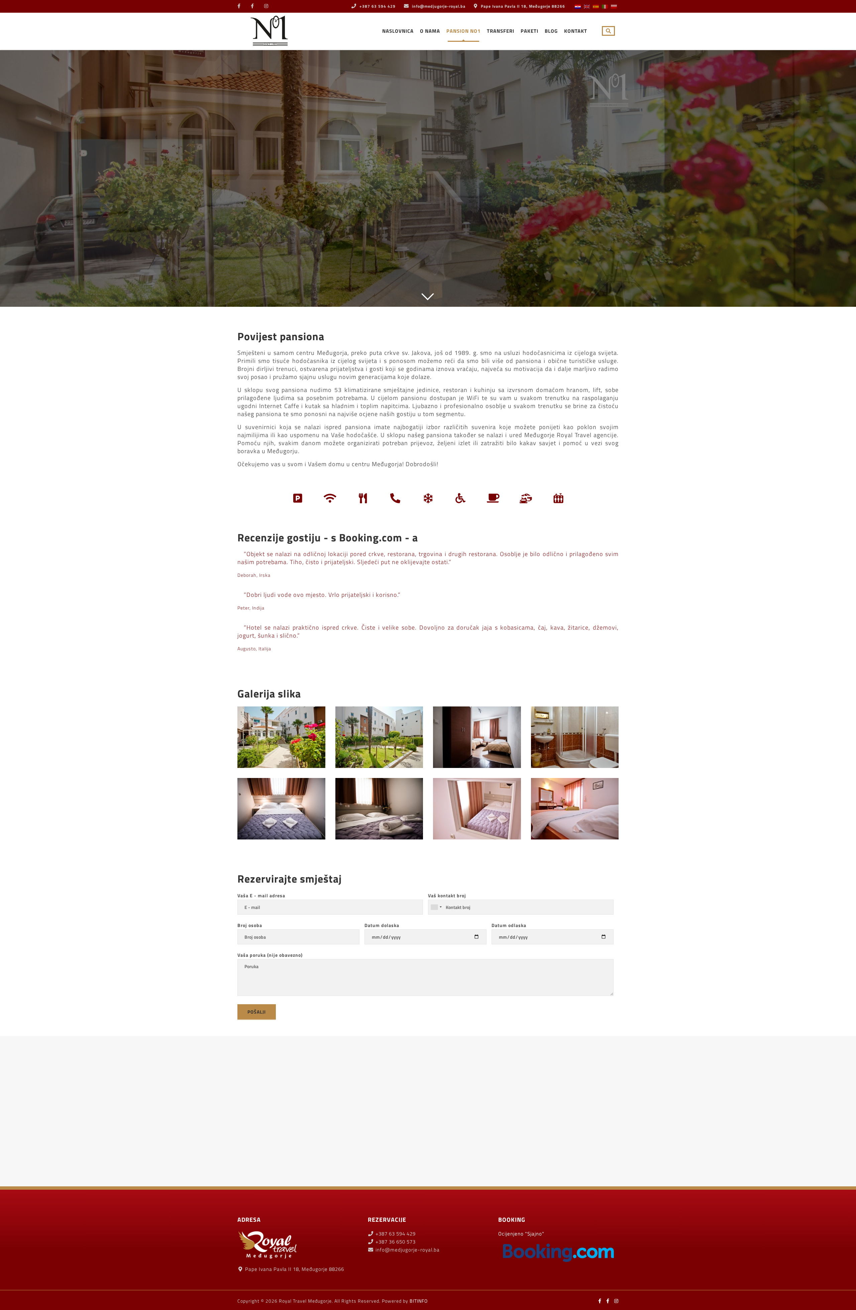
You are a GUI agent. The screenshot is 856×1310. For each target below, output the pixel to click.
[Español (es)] (596, 6)
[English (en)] (587, 6)
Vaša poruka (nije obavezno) (270, 954)
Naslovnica (398, 31)
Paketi (529, 31)
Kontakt (575, 31)
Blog (551, 31)
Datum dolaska (381, 925)
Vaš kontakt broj (447, 895)
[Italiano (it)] (605, 6)
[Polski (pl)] (614, 6)
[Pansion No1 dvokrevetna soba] (477, 737)
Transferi (500, 31)
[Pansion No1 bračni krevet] (281, 808)
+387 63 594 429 (377, 6)
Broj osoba (249, 925)
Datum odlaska (509, 925)
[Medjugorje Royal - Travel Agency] (269, 29)
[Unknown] (436, 907)
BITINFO (419, 1300)
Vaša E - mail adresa (261, 895)
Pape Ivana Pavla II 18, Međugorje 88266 (522, 6)
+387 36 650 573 (395, 1242)
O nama (430, 31)
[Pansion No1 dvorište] (281, 737)
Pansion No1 (463, 31)
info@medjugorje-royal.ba (438, 6)
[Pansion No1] (575, 737)
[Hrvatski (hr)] (578, 6)
